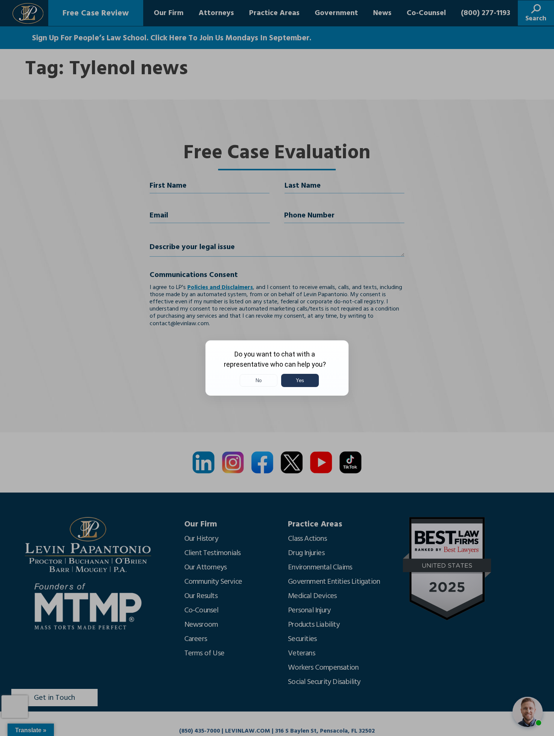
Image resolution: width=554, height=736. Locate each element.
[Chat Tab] (277, 368)
